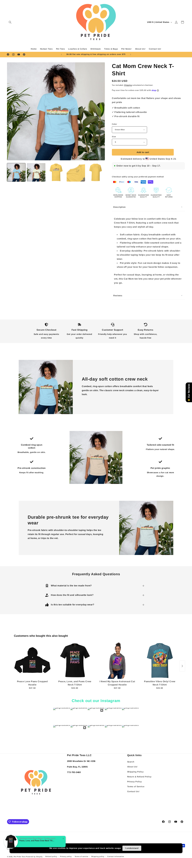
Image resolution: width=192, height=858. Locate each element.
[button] (10, 22)
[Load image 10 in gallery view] (76, 172)
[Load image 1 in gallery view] (16, 172)
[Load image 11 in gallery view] (95, 172)
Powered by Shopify (34, 856)
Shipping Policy (135, 772)
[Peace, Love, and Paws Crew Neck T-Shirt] (75, 660)
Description (119, 207)
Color (114, 124)
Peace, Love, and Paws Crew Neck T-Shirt (36, 840)
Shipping (128, 85)
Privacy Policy (134, 781)
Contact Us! (133, 791)
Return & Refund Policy (139, 777)
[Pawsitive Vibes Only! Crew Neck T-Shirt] (159, 660)
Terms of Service (135, 786)
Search (130, 762)
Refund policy (51, 856)
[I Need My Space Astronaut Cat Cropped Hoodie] (117, 660)
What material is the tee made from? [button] (71, 585)
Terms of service (81, 856)
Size (114, 137)
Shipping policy (97, 856)
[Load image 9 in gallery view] (56, 172)
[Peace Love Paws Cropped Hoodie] (32, 660)
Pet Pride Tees (19, 856)
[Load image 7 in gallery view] (36, 172)
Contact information (115, 856)
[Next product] (182, 666)
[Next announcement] (130, 54)
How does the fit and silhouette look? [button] (72, 595)
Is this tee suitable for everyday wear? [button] (72, 604)
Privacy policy (66, 856)
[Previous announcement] (61, 54)
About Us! (132, 767)
